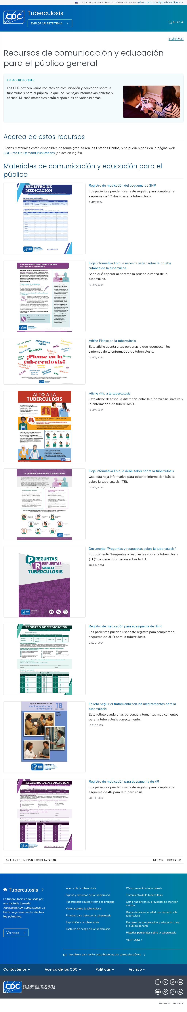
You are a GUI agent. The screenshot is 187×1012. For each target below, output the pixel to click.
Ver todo (13, 933)
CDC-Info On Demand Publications (29, 153)
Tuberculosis (45, 13)
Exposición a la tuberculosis (82, 922)
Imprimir (158, 860)
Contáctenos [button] (15, 969)
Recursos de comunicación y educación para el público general (152, 924)
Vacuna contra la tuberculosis (83, 908)
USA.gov (178, 1003)
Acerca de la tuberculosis (81, 888)
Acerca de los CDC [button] (62, 969)
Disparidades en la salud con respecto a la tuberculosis (151, 913)
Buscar (178, 22)
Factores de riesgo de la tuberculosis (88, 929)
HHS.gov (164, 1003)
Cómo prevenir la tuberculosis (144, 888)
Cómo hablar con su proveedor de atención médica (152, 903)
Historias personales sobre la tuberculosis (151, 932)
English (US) (176, 38)
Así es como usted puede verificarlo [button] (159, 2)
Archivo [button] (136, 969)
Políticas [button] (104, 969)
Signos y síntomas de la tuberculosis (88, 895)
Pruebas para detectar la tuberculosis (88, 915)
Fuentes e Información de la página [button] (33, 860)
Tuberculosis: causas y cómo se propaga (90, 902)
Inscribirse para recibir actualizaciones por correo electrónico (105, 954)
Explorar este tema (47, 24)
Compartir (174, 860)
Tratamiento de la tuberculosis (144, 895)
